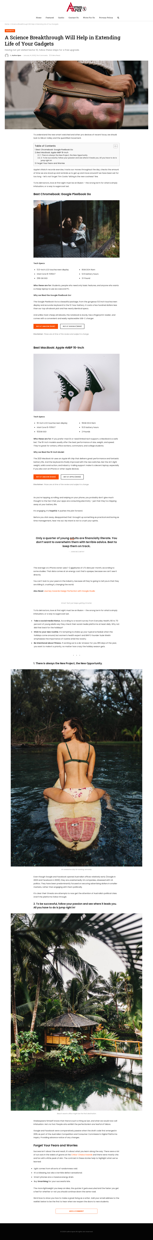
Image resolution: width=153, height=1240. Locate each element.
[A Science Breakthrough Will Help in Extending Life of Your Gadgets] (76, 95)
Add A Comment (76, 1211)
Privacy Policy (106, 17)
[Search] (118, 17)
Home (38, 17)
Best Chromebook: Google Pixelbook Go (54, 149)
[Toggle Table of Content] (114, 146)
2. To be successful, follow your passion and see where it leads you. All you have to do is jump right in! (79, 159)
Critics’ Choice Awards (81, 1154)
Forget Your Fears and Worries (51, 163)
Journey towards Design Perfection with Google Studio (69, 591)
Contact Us (73, 17)
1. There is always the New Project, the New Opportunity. (64, 155)
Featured (50, 17)
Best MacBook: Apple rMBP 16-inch (52, 152)
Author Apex (16, 55)
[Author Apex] (76, 7)
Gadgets (10, 31)
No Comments (42, 55)
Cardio (61, 17)
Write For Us (89, 17)
